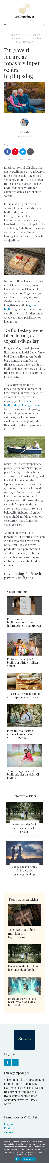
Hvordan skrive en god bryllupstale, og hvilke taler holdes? (22, 1002)
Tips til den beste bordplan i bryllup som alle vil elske (24, 695)
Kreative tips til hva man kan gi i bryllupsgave (21, 933)
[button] (44, 25)
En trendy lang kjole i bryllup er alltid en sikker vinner (22, 662)
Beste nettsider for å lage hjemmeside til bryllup (24, 828)
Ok (17, 1159)
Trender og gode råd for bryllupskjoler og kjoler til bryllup (23, 774)
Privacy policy (28, 1159)
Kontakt (9, 1128)
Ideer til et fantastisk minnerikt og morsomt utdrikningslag (21, 734)
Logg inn (9, 1124)
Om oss (8, 1132)
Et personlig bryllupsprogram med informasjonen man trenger (24, 622)
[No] (45, 1150)
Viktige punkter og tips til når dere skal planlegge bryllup (24, 870)
